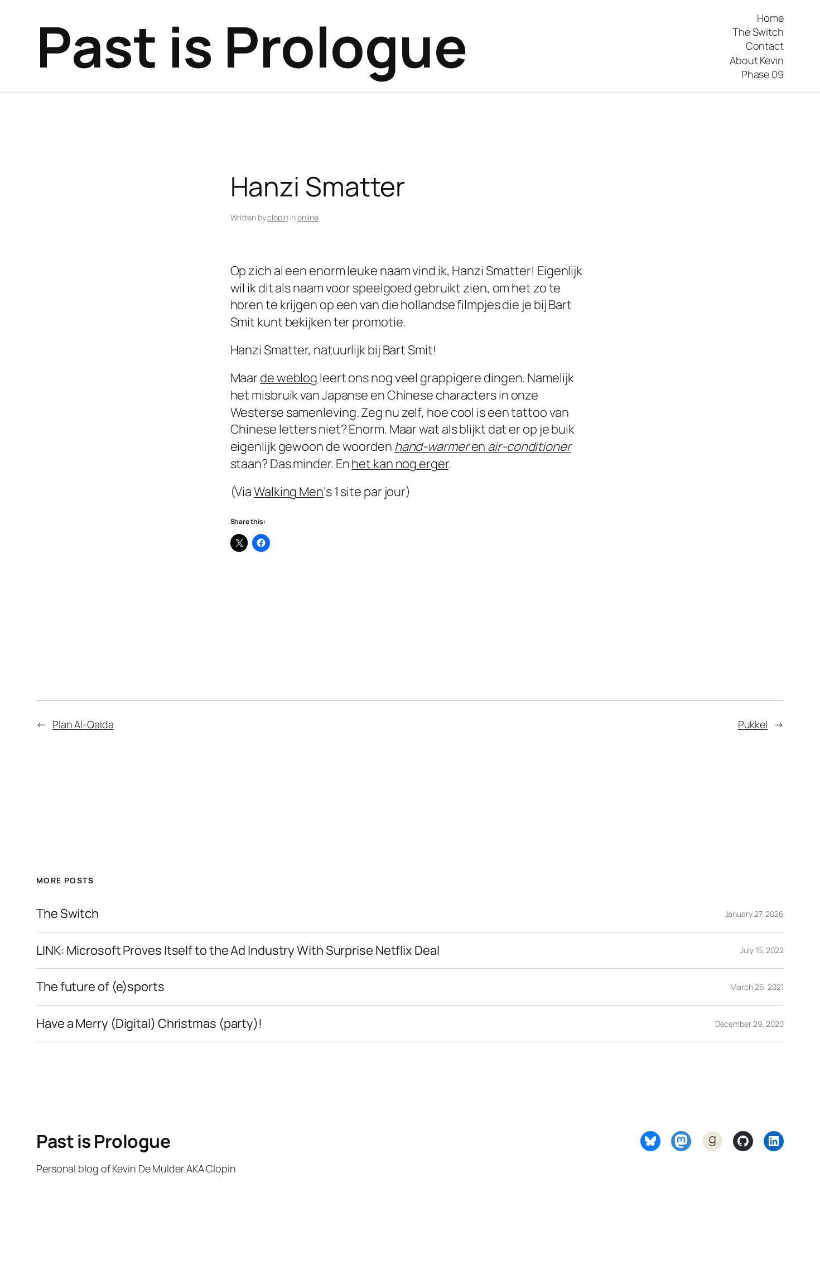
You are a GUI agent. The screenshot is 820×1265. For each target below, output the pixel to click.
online (307, 217)
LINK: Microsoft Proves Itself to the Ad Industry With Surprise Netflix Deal (238, 951)
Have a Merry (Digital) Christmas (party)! (149, 1024)
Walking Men (289, 491)
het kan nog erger (399, 463)
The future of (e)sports (100, 987)
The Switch (67, 914)
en (482, 446)
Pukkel (753, 724)
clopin (277, 217)
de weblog (288, 377)
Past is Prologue (251, 46)
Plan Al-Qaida (83, 724)
